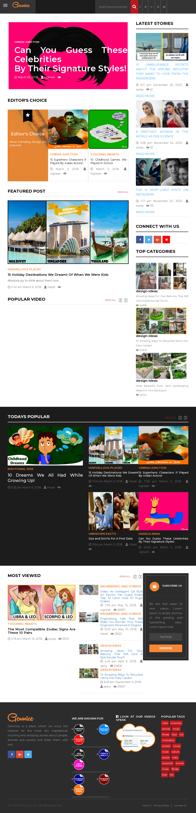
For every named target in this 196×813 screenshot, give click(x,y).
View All (123, 191)
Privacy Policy (161, 805)
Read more (145, 96)
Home (145, 805)
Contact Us (180, 805)
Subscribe (165, 648)
